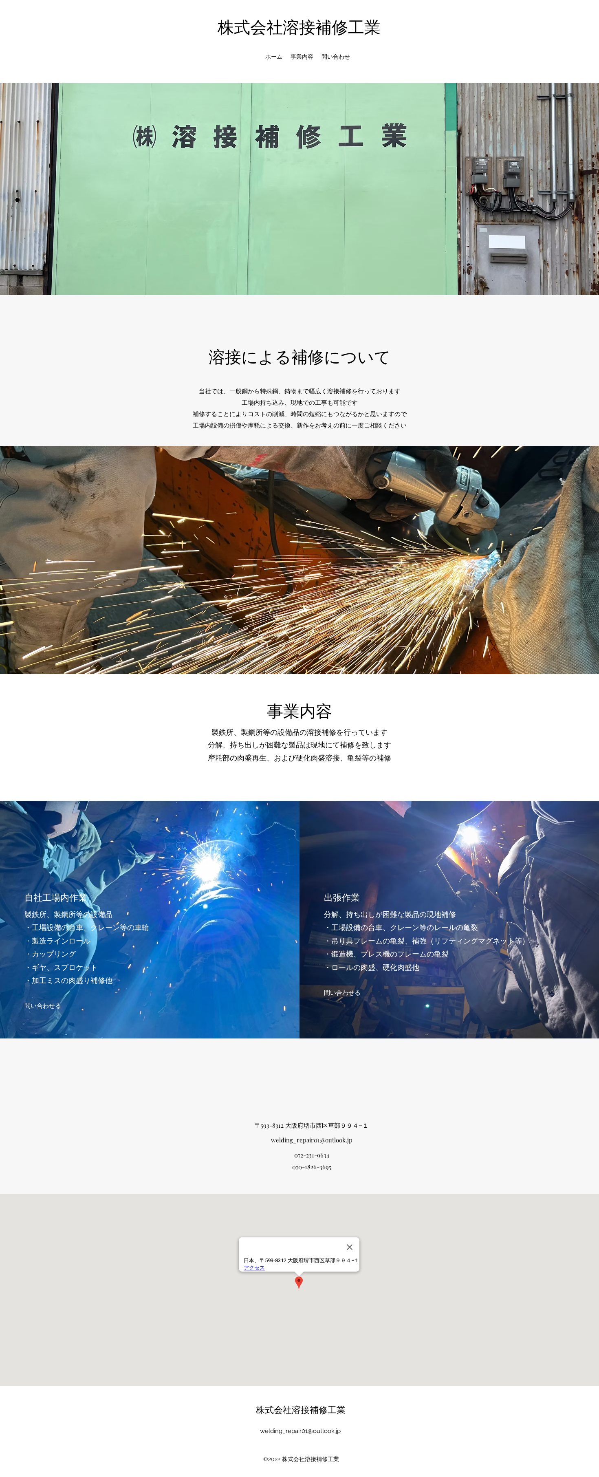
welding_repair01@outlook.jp (311, 1140)
